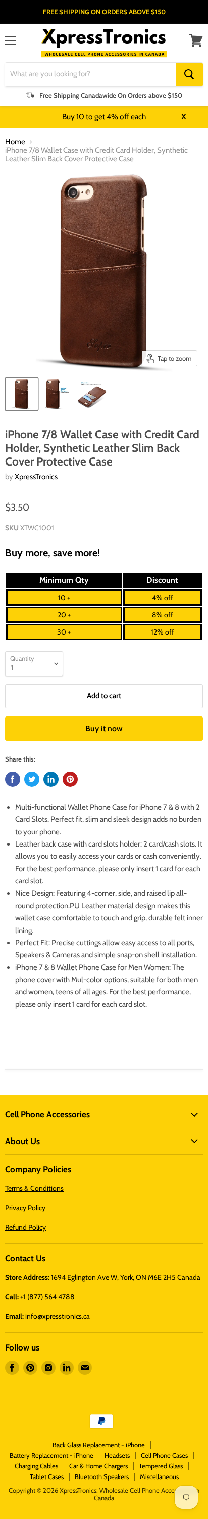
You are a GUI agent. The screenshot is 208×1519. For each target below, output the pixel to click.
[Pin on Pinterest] (70, 779)
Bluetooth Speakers (102, 1476)
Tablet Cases (47, 1476)
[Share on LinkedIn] (51, 779)
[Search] (189, 74)
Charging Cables (36, 1466)
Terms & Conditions (34, 1188)
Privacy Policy (25, 1207)
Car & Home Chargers (98, 1466)
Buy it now (104, 728)
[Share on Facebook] (12, 779)
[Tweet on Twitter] (31, 779)
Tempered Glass (161, 1466)
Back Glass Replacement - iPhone (99, 1445)
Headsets (117, 1455)
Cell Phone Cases (164, 1455)
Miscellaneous (159, 1476)
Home (15, 142)
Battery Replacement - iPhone (51, 1455)
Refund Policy (25, 1227)
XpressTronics (36, 476)
